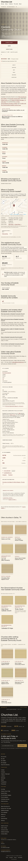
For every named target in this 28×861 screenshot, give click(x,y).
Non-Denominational (11, 6)
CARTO (24, 214)
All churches (3, 756)
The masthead (4, 812)
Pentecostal (3, 784)
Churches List (3, 6)
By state (2, 758)
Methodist (3, 778)
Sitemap (2, 820)
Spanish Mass (4, 793)
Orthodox (3, 772)
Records (14, 74)
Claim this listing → (8, 497)
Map (14, 69)
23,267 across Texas (15, 98)
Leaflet (11, 214)
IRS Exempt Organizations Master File (12, 406)
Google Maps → (18, 224)
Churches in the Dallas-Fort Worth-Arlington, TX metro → (13, 482)
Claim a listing (4, 827)
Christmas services (5, 799)
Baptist (2, 780)
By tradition (3, 760)
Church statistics (4, 797)
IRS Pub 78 (21, 406)
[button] (14, 205)
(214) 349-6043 (7, 470)
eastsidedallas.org (7, 472)
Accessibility (20, 857)
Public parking (5, 233)
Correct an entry (4, 829)
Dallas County (4, 100)
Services (14, 67)
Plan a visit (9, 42)
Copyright (11, 857)
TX (16, 6)
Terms (7, 857)
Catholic (2, 770)
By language (3, 762)
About (20, 4)
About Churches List (5, 806)
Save (9, 45)
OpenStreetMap (16, 214)
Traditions (11, 4)
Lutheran (3, 776)
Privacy (15, 857)
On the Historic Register (6, 795)
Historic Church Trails (5, 791)
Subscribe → (22, 745)
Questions (14, 77)
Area (14, 72)
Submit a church (4, 825)
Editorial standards (5, 831)
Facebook (10, 474)
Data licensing (4, 818)
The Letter (16, 4)
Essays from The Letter (6, 808)
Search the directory (5, 764)
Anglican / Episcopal (5, 774)
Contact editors (4, 833)
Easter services (4, 801)
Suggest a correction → (12, 499)
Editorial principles (5, 810)
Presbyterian (3, 782)
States (6, 4)
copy (8, 36)
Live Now (3, 789)
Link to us (3, 816)
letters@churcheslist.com (6, 851)
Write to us (3, 814)
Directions (9, 49)
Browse (2, 4)
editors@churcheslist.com (18, 362)
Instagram (4, 474)
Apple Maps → (12, 224)
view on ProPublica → (12, 391)
